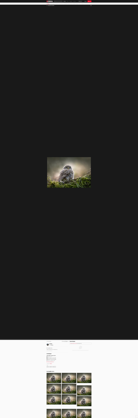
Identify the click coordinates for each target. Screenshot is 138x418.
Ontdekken (48, 3)
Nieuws (68, 1)
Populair (57, 3)
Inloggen (85, 1)
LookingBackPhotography (51, 409)
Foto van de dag (70, 3)
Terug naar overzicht (51, 5)
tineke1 (64, 384)
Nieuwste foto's (61, 3)
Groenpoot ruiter (80, 394)
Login (71, 343)
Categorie (49, 363)
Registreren (89, 1)
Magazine (71, 1)
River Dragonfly (79, 405)
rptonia (64, 409)
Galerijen (74, 3)
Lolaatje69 (80, 409)
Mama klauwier (64, 382)
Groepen (77, 3)
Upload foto (80, 1)
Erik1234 (49, 373)
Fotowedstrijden (81, 3)
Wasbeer (48, 382)
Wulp (63, 403)
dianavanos (80, 373)
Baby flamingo (79, 382)
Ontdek (65, 1)
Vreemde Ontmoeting (50, 403)
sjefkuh (64, 373)
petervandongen (50, 384)
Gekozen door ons (52, 3)
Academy (74, 1)
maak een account (74, 343)
